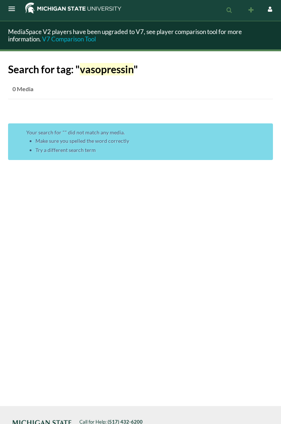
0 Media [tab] (22, 88)
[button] (14, 9)
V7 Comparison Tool (69, 39)
